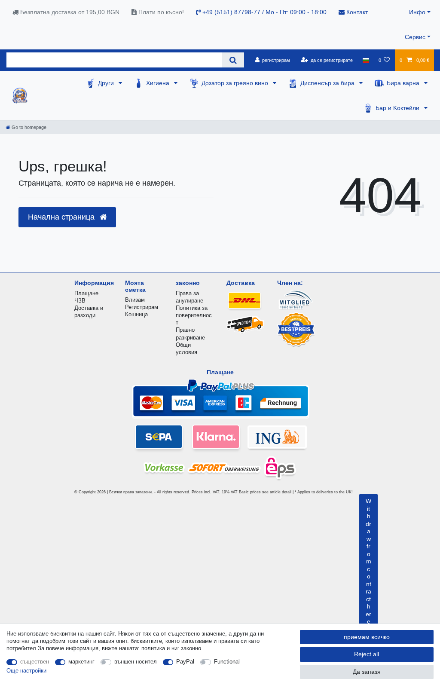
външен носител (135, 661)
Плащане (86, 293)
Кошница (136, 314)
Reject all (366, 654)
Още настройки (26, 670)
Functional (227, 661)
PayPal (185, 661)
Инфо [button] (417, 12)
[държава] (365, 60)
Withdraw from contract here (368, 561)
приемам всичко (367, 636)
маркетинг (81, 661)
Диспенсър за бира (328, 83)
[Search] (233, 59)
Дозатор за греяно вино (236, 83)
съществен (34, 661)
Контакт (356, 12)
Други (107, 83)
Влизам (135, 300)
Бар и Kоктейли (398, 107)
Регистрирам (141, 307)
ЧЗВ (80, 300)
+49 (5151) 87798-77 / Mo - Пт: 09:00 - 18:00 (264, 12)
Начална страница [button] (62, 217)
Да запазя (367, 671)
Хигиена (158, 83)
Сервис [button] (415, 37)
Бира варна (404, 83)
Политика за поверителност (194, 315)
